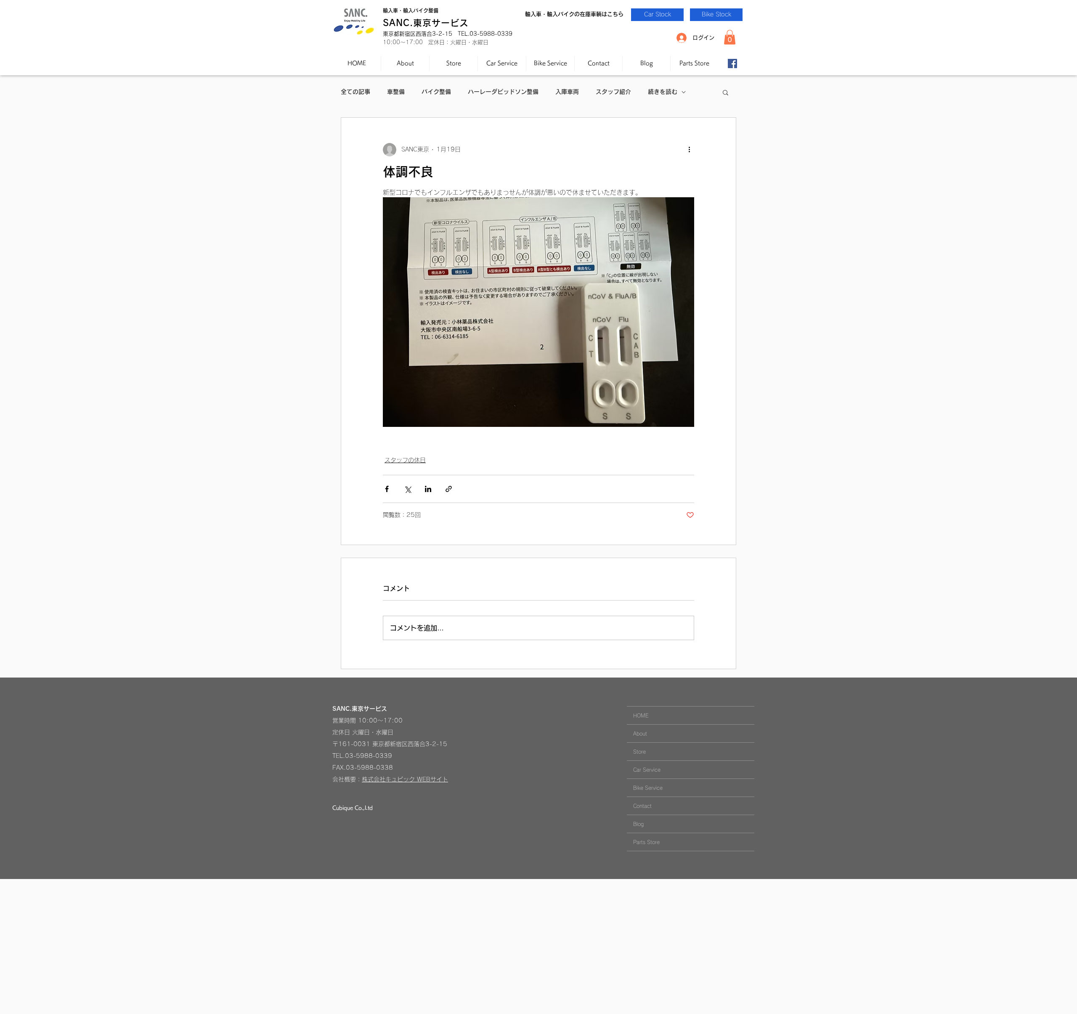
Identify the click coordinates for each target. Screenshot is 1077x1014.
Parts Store (646, 842)
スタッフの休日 (405, 460)
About (640, 733)
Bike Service (648, 787)
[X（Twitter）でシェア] (407, 489)
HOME (641, 715)
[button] (730, 37)
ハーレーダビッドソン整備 (503, 92)
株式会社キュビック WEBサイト (405, 779)
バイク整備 (436, 92)
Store (639, 751)
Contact (642, 805)
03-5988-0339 (368, 756)
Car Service (647, 769)
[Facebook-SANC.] (732, 63)
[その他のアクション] (689, 150)
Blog (638, 823)
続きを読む (662, 92)
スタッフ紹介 (613, 92)
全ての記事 (355, 92)
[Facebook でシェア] (387, 489)
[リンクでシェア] (449, 489)
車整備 (396, 92)
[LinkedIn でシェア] (428, 489)
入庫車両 (567, 92)
